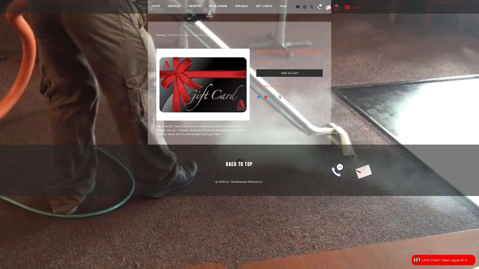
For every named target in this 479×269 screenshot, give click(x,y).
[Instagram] (305, 7)
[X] (312, 7)
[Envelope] (328, 7)
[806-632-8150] (319, 6)
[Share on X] (280, 97)
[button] (336, 7)
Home (160, 35)
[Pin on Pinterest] (266, 97)
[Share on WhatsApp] (273, 97)
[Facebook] (298, 7)
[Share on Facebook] (259, 97)
